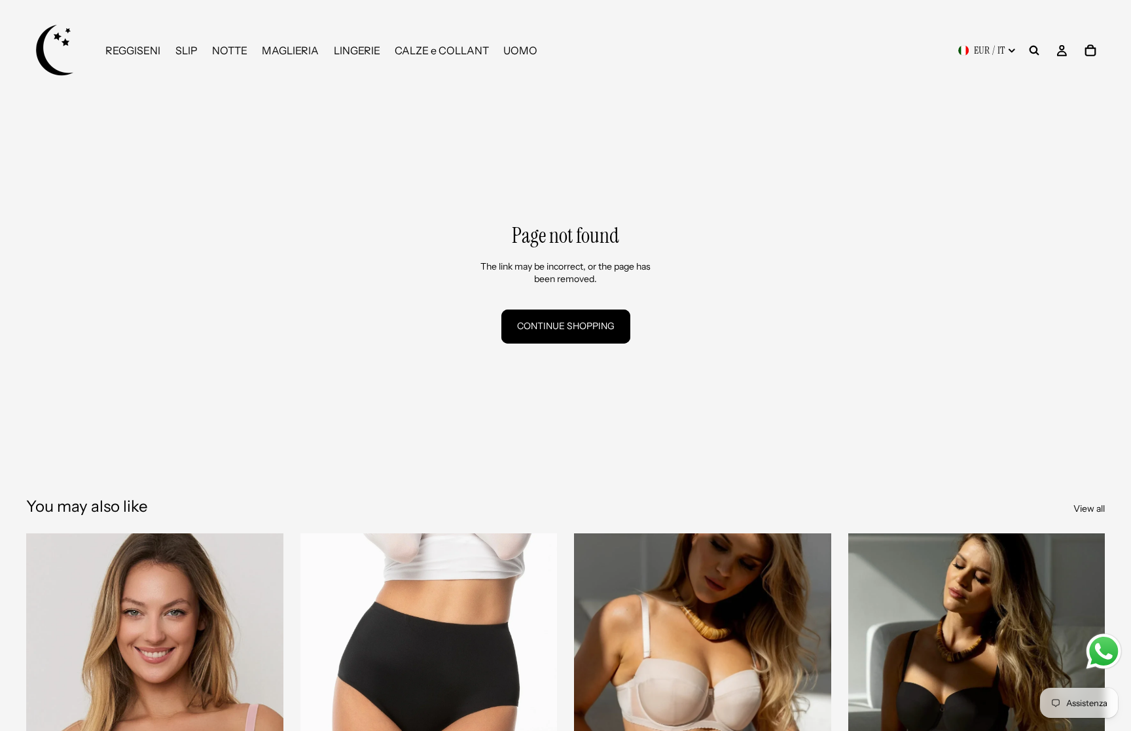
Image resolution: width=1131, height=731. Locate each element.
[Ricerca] (1034, 50)
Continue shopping (566, 326)
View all (1089, 508)
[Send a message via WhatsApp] (1103, 651)
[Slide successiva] (263, 694)
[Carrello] (1090, 50)
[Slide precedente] (45, 694)
